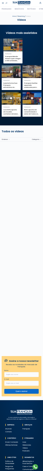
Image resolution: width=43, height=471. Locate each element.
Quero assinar (22, 391)
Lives (24, 442)
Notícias (31, 9)
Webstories (26, 445)
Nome (6, 370)
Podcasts (26, 451)
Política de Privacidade (9, 462)
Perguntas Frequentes (9, 467)
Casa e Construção (29, 466)
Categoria (35, 139)
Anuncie (8, 429)
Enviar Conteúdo (11, 442)
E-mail (6, 379)
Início (14, 16)
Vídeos (25, 448)
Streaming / (24, 16)
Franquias (6, 9)
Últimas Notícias (11, 445)
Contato (8, 432)
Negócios (19, 9)
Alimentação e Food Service (28, 462)
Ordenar (5, 139)
